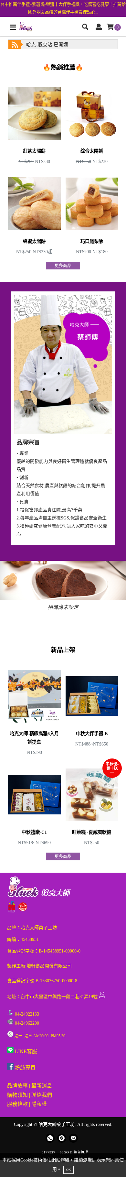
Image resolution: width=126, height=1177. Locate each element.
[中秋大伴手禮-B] (92, 710)
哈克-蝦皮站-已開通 (47, 44)
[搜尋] (85, 27)
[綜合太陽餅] (92, 124)
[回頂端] (115, 1166)
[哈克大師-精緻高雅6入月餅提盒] (34, 710)
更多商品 (63, 265)
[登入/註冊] (98, 27)
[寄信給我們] (73, 1138)
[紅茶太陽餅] (34, 124)
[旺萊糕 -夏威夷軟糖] (92, 805)
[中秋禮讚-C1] (34, 805)
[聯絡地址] (61, 1138)
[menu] (13, 27)
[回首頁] (25, 26)
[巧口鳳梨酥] (92, 214)
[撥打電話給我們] (50, 1138)
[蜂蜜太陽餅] (34, 214)
